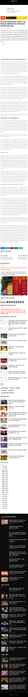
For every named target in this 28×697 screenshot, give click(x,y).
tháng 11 (4, 490)
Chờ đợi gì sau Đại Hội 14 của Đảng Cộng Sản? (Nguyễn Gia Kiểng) (17, 572)
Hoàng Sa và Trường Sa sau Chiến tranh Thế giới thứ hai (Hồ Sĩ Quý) (16, 372)
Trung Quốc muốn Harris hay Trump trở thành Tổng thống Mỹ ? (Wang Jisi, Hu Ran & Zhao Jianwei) (17, 609)
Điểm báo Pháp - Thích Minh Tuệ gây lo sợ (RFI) (17, 648)
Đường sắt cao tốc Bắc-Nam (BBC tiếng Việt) (16, 347)
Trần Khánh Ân (11, 390)
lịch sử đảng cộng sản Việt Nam (7, 392)
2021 (3, 498)
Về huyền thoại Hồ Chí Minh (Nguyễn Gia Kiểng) (18, 540)
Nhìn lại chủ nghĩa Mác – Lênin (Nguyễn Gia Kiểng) (16, 559)
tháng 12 (4, 492)
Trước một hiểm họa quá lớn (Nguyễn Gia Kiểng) (16, 527)
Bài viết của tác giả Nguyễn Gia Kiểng (17, 340)
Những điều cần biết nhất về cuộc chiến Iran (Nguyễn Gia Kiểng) (17, 520)
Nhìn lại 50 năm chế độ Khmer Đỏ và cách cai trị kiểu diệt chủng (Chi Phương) (17, 402)
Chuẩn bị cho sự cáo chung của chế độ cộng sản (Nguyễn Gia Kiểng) (14, 268)
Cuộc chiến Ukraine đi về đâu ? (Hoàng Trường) (17, 328)
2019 (3, 494)
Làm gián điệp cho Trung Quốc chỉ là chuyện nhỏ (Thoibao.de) (17, 658)
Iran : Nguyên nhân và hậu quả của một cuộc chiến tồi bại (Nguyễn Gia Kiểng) (17, 534)
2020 (3, 496)
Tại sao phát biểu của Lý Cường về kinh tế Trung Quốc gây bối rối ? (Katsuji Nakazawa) (17, 666)
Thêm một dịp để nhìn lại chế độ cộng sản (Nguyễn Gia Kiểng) (17, 566)
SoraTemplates (16, 694)
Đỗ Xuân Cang (3, 390)
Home (3, 18)
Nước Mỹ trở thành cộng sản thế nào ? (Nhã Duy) (17, 602)
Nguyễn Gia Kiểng (4, 388)
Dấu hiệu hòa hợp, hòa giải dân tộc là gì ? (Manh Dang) (17, 359)
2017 (3, 468)
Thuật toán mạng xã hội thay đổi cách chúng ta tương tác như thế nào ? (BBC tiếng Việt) (17, 414)
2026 (3, 508)
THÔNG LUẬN (10, 9)
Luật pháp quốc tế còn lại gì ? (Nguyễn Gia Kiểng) (16, 578)
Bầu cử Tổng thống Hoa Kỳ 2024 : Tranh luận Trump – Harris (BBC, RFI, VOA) (17, 596)
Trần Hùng (18, 388)
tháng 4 (4, 477)
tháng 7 (4, 483)
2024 (3, 504)
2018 (3, 470)
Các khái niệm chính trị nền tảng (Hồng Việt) (11, 309)
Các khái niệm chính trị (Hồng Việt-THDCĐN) (17, 353)
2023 (3, 502)
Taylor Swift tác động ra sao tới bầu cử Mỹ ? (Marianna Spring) (17, 438)
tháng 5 (4, 479)
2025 (3, 506)
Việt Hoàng (12, 388)
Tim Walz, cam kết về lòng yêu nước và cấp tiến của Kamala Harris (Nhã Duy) (17, 629)
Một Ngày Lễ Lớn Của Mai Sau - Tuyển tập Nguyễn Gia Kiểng (17, 378)
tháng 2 (4, 473)
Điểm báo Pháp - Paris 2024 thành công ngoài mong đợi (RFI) (17, 635)
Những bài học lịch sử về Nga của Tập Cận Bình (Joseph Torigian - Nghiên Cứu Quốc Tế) (17, 673)
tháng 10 (4, 488)
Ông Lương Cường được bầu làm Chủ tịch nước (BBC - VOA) (17, 432)
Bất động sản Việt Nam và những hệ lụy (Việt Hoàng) (17, 335)
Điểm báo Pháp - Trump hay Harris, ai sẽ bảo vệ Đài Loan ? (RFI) (17, 615)
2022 (3, 500)
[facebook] (14, 3)
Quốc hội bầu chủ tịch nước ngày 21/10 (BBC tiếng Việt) (16, 456)
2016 (3, 466)
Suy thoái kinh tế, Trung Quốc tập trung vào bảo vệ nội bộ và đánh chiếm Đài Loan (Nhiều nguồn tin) (17, 687)
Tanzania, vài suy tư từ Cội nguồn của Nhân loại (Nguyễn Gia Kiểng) (17, 546)
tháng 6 (4, 481)
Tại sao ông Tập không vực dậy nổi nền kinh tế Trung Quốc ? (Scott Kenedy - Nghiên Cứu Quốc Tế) (17, 680)
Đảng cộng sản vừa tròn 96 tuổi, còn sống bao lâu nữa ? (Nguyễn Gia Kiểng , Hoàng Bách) (18, 553)
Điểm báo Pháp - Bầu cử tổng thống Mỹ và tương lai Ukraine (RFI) (17, 641)
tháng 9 (4, 486)
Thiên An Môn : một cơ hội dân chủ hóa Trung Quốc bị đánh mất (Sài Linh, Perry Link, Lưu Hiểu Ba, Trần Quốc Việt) (17, 323)
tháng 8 (4, 485)
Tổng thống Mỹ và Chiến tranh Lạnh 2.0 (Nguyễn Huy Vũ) (16, 589)
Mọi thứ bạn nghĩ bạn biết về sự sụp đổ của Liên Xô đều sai (17, 425)
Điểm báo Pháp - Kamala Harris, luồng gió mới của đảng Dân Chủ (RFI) (17, 622)
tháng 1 (4, 471)
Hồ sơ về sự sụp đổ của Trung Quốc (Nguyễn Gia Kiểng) (13, 311)
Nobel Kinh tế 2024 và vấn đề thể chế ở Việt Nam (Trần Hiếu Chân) (17, 444)
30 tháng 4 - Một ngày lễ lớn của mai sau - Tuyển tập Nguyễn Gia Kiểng (13, 313)
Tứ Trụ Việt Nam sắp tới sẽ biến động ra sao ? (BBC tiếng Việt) (17, 419)
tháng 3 (4, 475)
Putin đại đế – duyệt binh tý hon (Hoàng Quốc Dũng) (16, 366)
